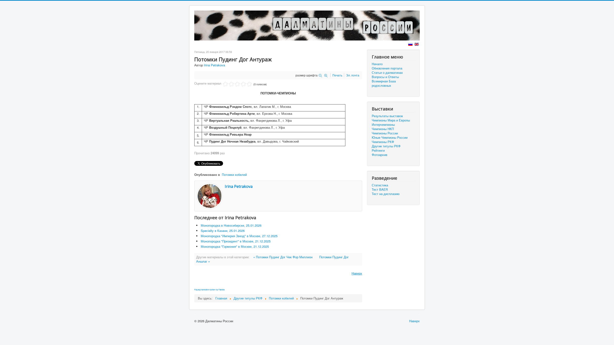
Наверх (357, 273)
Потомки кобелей (234, 174)
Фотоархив (379, 155)
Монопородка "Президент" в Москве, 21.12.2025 (236, 241)
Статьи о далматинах (387, 72)
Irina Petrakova (214, 65)
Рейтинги (378, 150)
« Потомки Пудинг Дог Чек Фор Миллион (283, 257)
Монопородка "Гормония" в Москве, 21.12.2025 (235, 246)
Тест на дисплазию (386, 194)
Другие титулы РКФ (386, 146)
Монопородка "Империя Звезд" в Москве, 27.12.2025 (239, 236)
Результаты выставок (387, 116)
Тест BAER (380, 189)
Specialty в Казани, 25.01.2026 (223, 230)
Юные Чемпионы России (389, 137)
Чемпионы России (385, 133)
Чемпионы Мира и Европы (391, 120)
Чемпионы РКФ (383, 142)
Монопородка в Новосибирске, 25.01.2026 (231, 225)
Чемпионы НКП (383, 129)
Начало (377, 64)
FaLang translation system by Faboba (209, 289)
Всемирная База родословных (384, 83)
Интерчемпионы (383, 124)
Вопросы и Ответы (385, 77)
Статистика (380, 185)
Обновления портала (387, 68)
